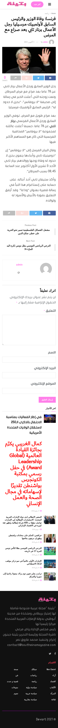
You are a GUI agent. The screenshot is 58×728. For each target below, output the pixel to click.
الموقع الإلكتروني (43, 383)
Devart (41, 719)
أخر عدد (37, 4)
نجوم (16, 693)
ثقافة (53, 699)
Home (53, 13)
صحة (16, 669)
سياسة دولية (31, 687)
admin (45, 42)
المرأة (53, 693)
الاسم (52, 352)
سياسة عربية (31, 693)
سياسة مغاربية (30, 699)
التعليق (50, 310)
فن (16, 675)
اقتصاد (53, 681)
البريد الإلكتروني (45, 368)
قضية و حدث (12, 681)
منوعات (15, 687)
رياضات (33, 675)
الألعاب (53, 687)
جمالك (34, 669)
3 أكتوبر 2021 (29, 42)
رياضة (47, 13)
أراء (54, 675)
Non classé (51, 669)
